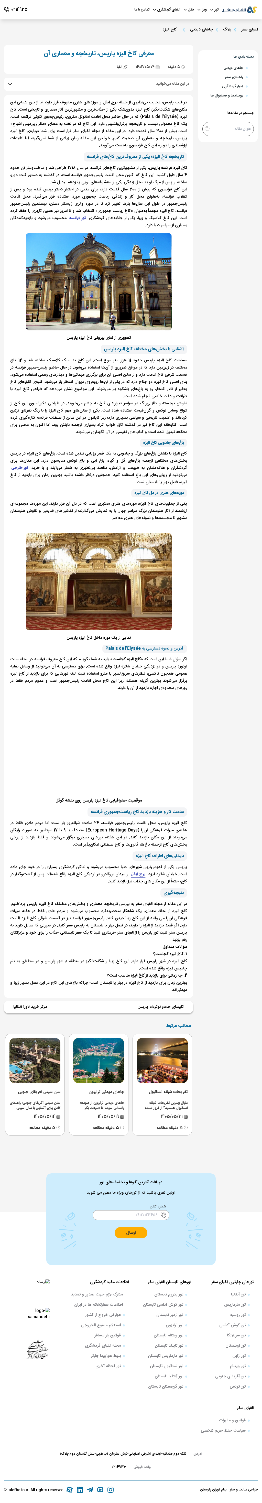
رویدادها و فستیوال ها (227, 96)
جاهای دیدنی (201, 30)
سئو (231, 1490)
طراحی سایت (248, 1490)
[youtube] (100, 1490)
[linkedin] (80, 1490)
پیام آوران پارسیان (213, 1490)
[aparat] (70, 1490)
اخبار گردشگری (232, 86)
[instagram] (110, 1490)
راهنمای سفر (234, 77)
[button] (131, 1232)
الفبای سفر (249, 29)
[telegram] (90, 1490)
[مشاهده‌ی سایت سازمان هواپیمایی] (37, 1349)
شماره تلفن (158, 1206)
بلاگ (227, 30)
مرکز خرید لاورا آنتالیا (30, 1007)
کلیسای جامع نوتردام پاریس (160, 1007)
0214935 (119, 1467)
